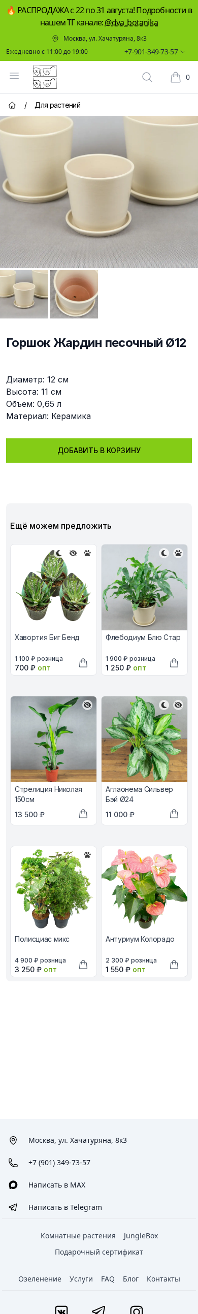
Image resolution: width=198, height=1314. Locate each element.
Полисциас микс (42, 939)
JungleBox (141, 1235)
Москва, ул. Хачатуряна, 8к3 (105, 39)
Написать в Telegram (65, 1207)
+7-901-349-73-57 (151, 51)
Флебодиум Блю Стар (143, 637)
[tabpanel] (99, 192)
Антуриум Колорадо (140, 939)
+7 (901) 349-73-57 (59, 1162)
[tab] (24, 294)
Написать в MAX (56, 1185)
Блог (131, 1279)
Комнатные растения (78, 1235)
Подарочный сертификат (99, 1252)
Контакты (163, 1279)
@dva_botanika (131, 22)
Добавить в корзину (99, 450)
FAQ (108, 1279)
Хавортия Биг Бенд (47, 637)
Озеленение (39, 1279)
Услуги (81, 1279)
